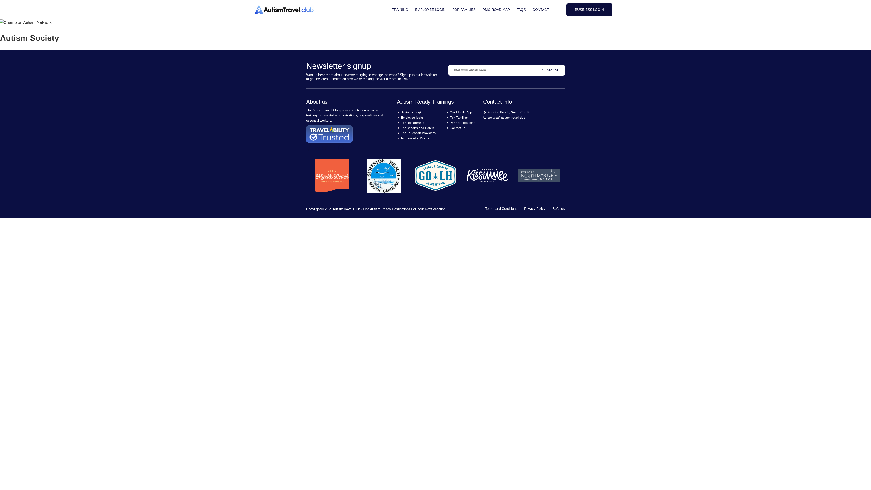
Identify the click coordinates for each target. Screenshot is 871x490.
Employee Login (430, 10)
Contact (541, 10)
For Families (464, 10)
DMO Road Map (496, 10)
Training (400, 10)
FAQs (521, 10)
